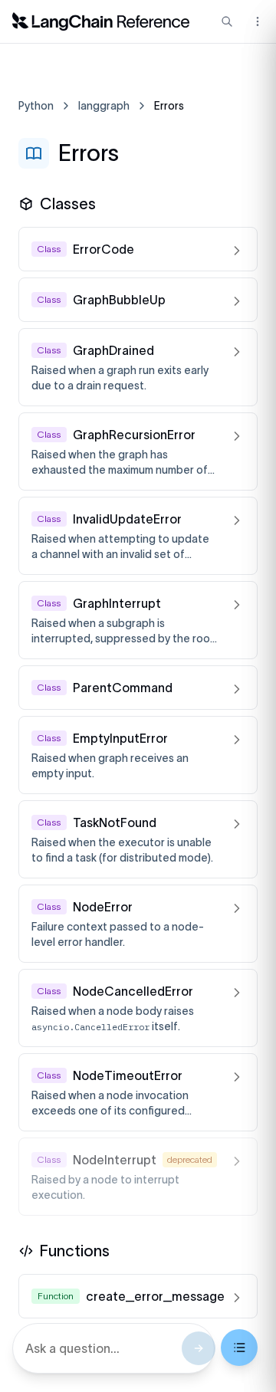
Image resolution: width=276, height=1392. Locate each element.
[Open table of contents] (239, 1347)
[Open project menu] (256, 21)
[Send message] (198, 1348)
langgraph (104, 106)
